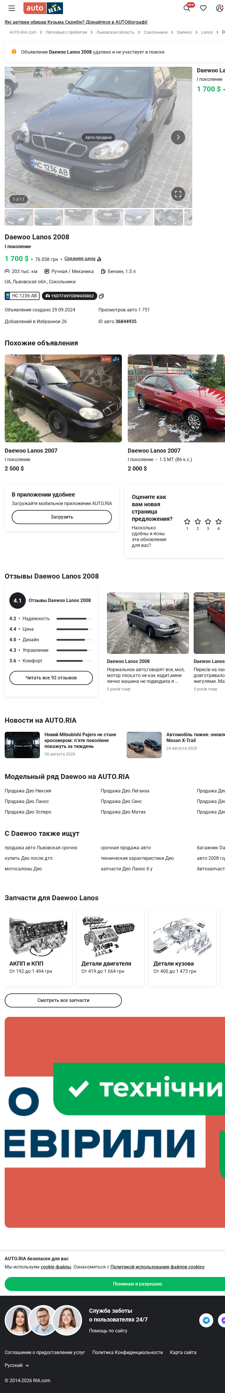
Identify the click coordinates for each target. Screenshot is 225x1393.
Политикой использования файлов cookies (157, 1267)
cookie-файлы (56, 1267)
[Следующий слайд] (178, 137)
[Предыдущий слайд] (19, 137)
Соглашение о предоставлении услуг (45, 1352)
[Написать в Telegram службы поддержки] (206, 1320)
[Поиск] (187, 8)
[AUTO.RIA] (43, 8)
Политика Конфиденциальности (127, 1352)
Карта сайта (183, 1352)
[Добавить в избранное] (203, 8)
